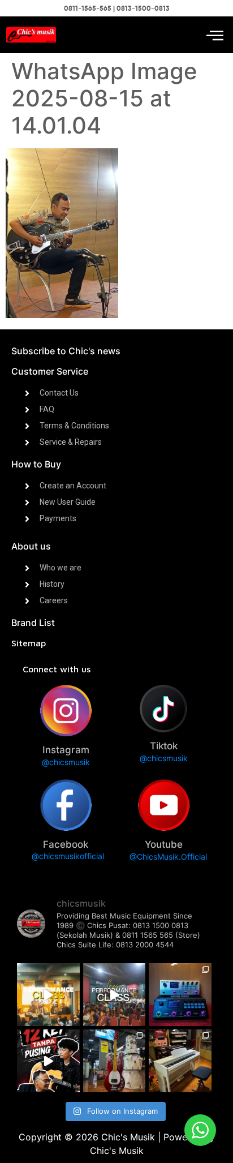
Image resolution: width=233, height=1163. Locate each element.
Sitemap (28, 643)
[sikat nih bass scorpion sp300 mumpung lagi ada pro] (114, 1060)
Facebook (65, 844)
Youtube (164, 844)
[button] (214, 35)
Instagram (65, 750)
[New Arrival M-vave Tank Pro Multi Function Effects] (180, 994)
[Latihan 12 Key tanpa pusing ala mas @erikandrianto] (48, 1060)
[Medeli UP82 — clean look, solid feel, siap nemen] (180, 1060)
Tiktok (164, 746)
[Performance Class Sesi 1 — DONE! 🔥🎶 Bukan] (114, 994)
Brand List (33, 622)
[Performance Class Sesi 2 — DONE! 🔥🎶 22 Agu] (48, 994)
